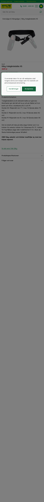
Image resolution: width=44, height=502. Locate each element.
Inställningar (14, 89)
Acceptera (29, 89)
